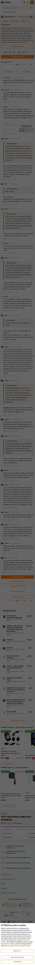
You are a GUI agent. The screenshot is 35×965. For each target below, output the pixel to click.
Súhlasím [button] (17, 951)
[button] (6, 944)
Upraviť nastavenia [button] (17, 957)
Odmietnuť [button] (17, 962)
